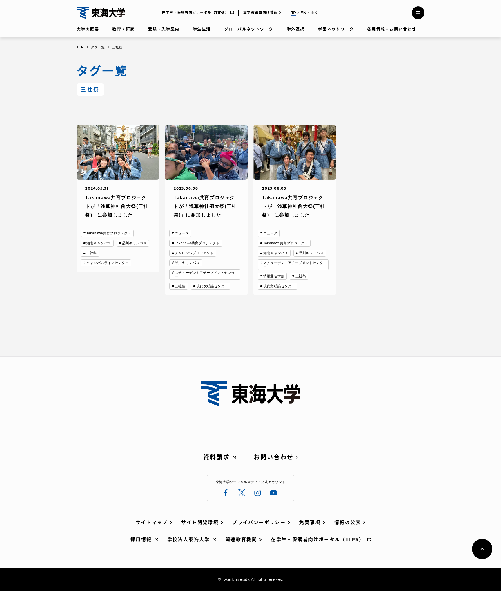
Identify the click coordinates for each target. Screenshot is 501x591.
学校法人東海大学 (188, 539)
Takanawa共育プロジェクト (108, 233)
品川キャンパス (134, 243)
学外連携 (296, 29)
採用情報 (141, 539)
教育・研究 (123, 29)
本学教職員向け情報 (260, 12)
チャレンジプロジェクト (194, 253)
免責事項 (310, 522)
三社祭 (91, 253)
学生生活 (202, 29)
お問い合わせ (274, 457)
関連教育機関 (241, 539)
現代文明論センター (212, 286)
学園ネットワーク (336, 29)
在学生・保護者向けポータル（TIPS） (195, 12)
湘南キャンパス (98, 243)
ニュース (182, 233)
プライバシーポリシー (259, 522)
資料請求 (216, 457)
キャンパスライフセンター (107, 263)
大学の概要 (88, 29)
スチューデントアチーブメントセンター (205, 274)
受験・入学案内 (163, 29)
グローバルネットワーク (248, 29)
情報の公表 (347, 522)
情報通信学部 (273, 276)
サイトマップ (152, 522)
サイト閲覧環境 (200, 522)
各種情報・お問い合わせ (391, 29)
